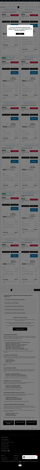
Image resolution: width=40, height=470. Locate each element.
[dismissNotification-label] (37, 455)
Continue (20, 33)
